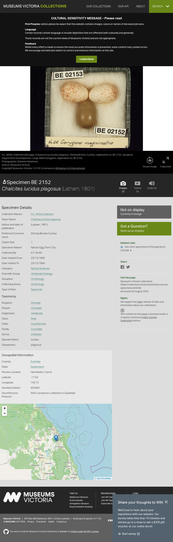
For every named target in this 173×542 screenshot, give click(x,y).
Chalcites (36, 334)
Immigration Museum (79, 504)
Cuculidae (36, 329)
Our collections (98, 6)
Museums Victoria (34, 6)
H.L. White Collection (42, 214)
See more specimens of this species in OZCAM (142, 249)
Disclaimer (41, 522)
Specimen (36, 289)
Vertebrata (37, 313)
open (140, 302)
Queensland (37, 367)
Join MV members (109, 497)
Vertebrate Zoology (42, 274)
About (140, 6)
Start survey (129, 534)
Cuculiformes (38, 324)
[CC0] (122, 310)
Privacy (30, 522)
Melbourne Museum (79, 497)
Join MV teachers (109, 500)
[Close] (166, 502)
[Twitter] (128, 267)
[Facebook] (122, 267)
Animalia (35, 303)
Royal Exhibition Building (81, 507)
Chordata (36, 308)
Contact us (61, 522)
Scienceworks (76, 500)
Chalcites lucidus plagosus (46, 219)
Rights (51, 522)
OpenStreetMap (104, 478)
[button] (161, 6)
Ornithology (37, 279)
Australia (35, 361)
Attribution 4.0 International (69, 168)
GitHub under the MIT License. (85, 531)
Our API (123, 6)
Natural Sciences (40, 268)
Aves (33, 318)
